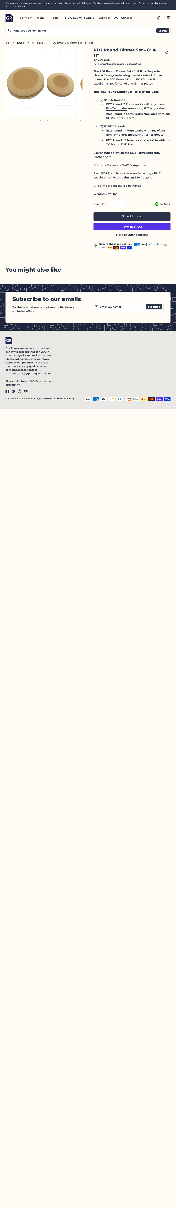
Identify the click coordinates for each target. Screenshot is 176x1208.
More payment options (132, 234)
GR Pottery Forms (22, 398)
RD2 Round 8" (119, 79)
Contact (126, 17)
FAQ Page (35, 381)
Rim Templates (116, 108)
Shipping (111, 64)
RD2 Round (108, 71)
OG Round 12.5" (116, 144)
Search (163, 30)
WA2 (125, 165)
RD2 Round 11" (146, 79)
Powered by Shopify (63, 398)
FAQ (115, 17)
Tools (56, 18)
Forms (26, 18)
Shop (20, 42)
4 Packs (37, 42)
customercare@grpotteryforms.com (28, 373)
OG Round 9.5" (116, 118)
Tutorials (103, 17)
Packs (42, 18)
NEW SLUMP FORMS (79, 17)
